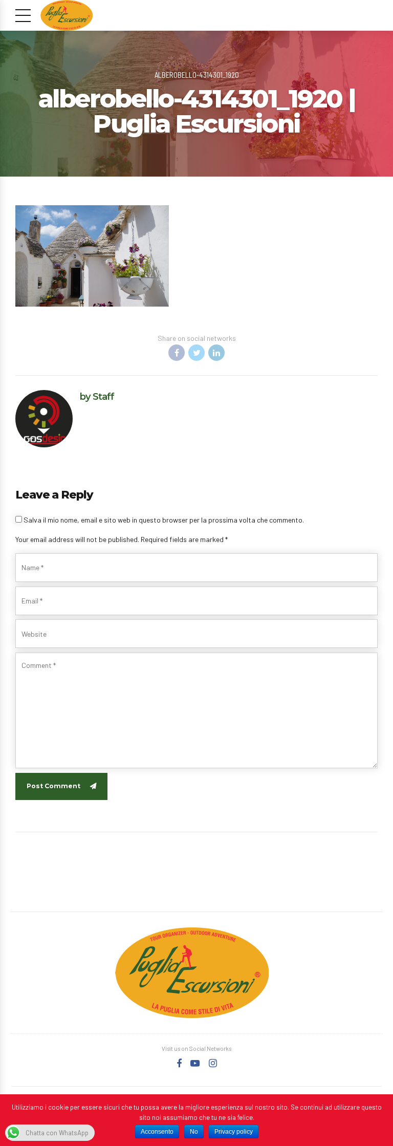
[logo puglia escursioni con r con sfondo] (192, 972)
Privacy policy (233, 1131)
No (194, 1131)
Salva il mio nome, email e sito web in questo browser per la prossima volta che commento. (164, 519)
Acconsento (157, 1131)
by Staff (97, 396)
